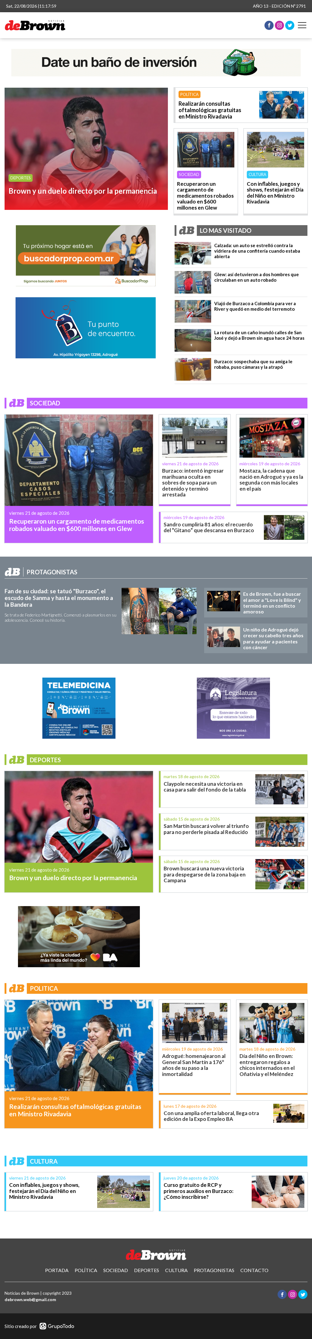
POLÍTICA (86, 1270)
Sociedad (189, 174)
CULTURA (176, 1270)
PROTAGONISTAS (214, 1270)
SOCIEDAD (115, 1270)
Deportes (20, 177)
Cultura (257, 174)
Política (189, 94)
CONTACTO (254, 1270)
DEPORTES (146, 1270)
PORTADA (57, 1270)
